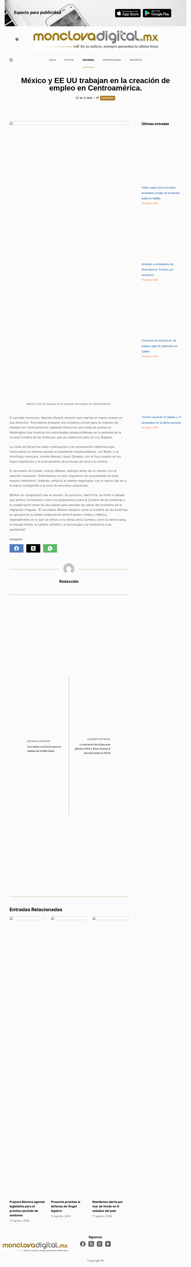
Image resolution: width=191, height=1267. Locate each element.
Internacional (112, 59)
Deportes (136, 59)
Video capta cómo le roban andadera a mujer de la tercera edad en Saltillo (161, 193)
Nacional (89, 59)
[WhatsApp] (50, 548)
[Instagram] (99, 1244)
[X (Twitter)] (33, 548)
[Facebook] (17, 548)
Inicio (52, 59)
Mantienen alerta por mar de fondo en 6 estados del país (107, 1206)
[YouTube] (108, 1244)
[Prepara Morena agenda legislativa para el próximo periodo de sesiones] (27, 1056)
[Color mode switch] (17, 39)
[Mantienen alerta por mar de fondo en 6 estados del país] (110, 1056)
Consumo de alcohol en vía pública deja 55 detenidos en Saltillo (160, 346)
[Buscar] (11, 59)
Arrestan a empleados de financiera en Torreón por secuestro (157, 269)
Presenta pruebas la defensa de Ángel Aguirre (65, 1206)
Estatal (69, 59)
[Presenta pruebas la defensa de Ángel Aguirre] (69, 1056)
